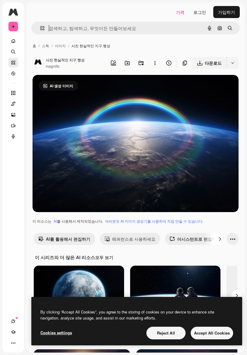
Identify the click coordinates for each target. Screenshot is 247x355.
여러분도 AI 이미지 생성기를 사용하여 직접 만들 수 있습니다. (154, 221)
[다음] (219, 239)
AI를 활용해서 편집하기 (68, 239)
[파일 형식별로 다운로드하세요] (233, 63)
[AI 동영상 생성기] (13, 125)
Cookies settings (56, 332)
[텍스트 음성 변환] (13, 136)
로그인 (199, 12)
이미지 (60, 45)
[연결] (13, 321)
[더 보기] (13, 343)
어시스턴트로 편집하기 (198, 239)
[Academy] (13, 332)
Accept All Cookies (212, 333)
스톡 (45, 45)
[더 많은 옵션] (155, 63)
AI (55, 221)
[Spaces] (13, 104)
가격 (180, 12)
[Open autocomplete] (40, 28)
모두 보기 (104, 257)
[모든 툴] (13, 93)
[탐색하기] (13, 73)
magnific (53, 66)
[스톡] (13, 62)
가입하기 (226, 12)
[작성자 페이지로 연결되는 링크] (38, 63)
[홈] (13, 41)
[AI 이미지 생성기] (13, 114)
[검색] (13, 52)
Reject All (166, 333)
